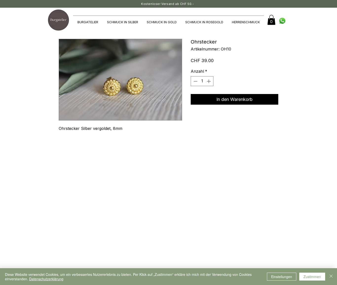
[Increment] (209, 81)
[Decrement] (194, 81)
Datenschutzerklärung (46, 278)
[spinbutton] (202, 81)
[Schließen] (331, 276)
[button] (271, 20)
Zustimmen (312, 276)
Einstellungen (281, 276)
